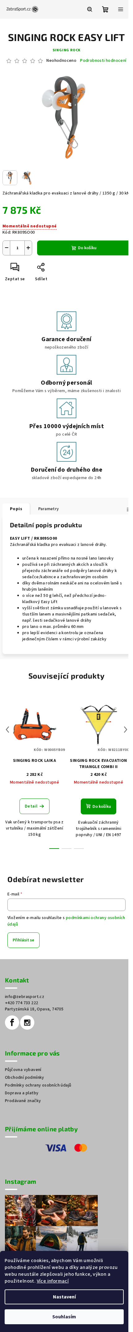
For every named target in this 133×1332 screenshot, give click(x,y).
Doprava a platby (21, 1093)
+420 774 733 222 (21, 1003)
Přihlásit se (23, 940)
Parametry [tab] (48, 509)
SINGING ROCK (67, 50)
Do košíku (87, 248)
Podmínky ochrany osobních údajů (38, 1085)
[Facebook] (12, 1022)
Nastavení (64, 1296)
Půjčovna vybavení (23, 1070)
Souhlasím (64, 1316)
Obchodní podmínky (24, 1077)
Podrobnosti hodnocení (103, 61)
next (126, 730)
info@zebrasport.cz (24, 997)
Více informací (53, 1281)
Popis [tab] (16, 509)
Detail (31, 806)
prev (7, 730)
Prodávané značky (23, 1101)
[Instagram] (27, 1022)
